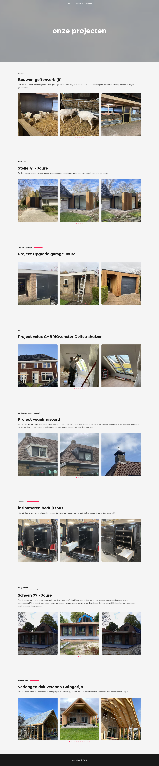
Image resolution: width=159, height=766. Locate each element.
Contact (89, 4)
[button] (75, 137)
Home (69, 4)
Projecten (79, 4)
